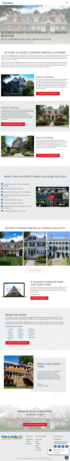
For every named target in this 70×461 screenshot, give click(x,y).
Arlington (10, 329)
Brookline (11, 336)
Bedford (10, 332)
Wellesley (31, 334)
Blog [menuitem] (36, 441)
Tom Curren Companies (8, 55)
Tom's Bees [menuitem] (38, 450)
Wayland (31, 332)
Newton (20, 336)
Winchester (32, 337)
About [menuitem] (37, 445)
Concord (10, 337)
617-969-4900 (58, 439)
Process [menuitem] (37, 443)
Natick (20, 332)
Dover (10, 339)
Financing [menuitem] (38, 448)
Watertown (32, 330)
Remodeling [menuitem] (29, 439)
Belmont (10, 334)
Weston (31, 336)
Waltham (31, 329)
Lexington (21, 330)
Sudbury (20, 337)
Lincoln (20, 329)
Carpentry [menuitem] (29, 443)
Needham (21, 334)
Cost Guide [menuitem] (38, 439)
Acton (10, 330)
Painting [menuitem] (28, 441)
